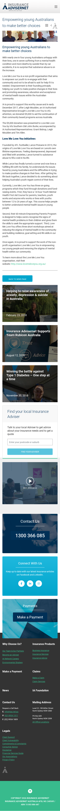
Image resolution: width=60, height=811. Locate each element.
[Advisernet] (17, 7)
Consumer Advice (10, 746)
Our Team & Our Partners (13, 651)
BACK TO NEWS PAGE (17, 279)
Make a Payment (30, 617)
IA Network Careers (10, 658)
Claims (36, 671)
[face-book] (21, 583)
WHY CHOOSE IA (30, 488)
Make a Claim (38, 677)
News (5, 690)
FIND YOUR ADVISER (30, 451)
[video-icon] (30, 482)
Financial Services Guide (12, 753)
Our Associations (9, 756)
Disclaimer (7, 750)
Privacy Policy (8, 759)
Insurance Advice (39, 658)
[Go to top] (30, 791)
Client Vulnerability (10, 740)
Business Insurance (40, 650)
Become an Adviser (10, 654)
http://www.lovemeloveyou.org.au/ (28, 263)
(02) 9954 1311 (11, 715)
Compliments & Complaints (14, 743)
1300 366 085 (30, 535)
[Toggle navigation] (56, 6)
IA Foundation (40, 690)
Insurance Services (40, 654)
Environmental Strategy (12, 662)
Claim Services (38, 681)
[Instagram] (39, 583)
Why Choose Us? (12, 643)
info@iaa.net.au (11, 711)
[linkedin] (30, 583)
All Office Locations (40, 722)
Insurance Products (43, 643)
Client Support (8, 737)
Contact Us (30, 521)
